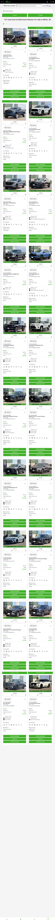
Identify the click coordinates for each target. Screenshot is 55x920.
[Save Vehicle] (25, 52)
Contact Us (14, 94)
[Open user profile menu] (48, 2)
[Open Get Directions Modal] (54, 2)
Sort (16, 15)
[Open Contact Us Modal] (52, 2)
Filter (41, 15)
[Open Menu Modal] (2, 2)
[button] (25, 47)
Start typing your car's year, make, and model (26, 5)
